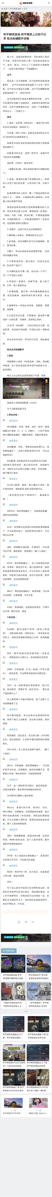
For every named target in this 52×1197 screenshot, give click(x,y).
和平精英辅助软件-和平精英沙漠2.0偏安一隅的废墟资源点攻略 (40, 1037)
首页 (5, 9)
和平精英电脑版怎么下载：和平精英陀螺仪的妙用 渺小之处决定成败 (38, 1066)
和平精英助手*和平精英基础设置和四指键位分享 (39, 978)
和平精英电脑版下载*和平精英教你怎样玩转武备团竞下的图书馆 (15, 1037)
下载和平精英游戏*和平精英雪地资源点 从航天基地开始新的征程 (13, 1006)
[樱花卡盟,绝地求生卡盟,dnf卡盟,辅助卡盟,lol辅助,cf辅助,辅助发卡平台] (26, 3)
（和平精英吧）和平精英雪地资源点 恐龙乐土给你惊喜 (39, 1006)
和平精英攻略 (15, 9)
